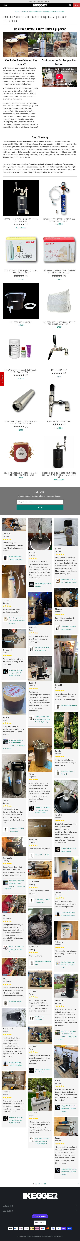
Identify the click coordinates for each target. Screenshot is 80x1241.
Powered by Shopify (57, 1236)
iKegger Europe (26, 1236)
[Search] (70, 5)
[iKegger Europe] (40, 5)
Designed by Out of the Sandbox (40, 1236)
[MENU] (1, 5)
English (38, 1223)
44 (45, 1184)
